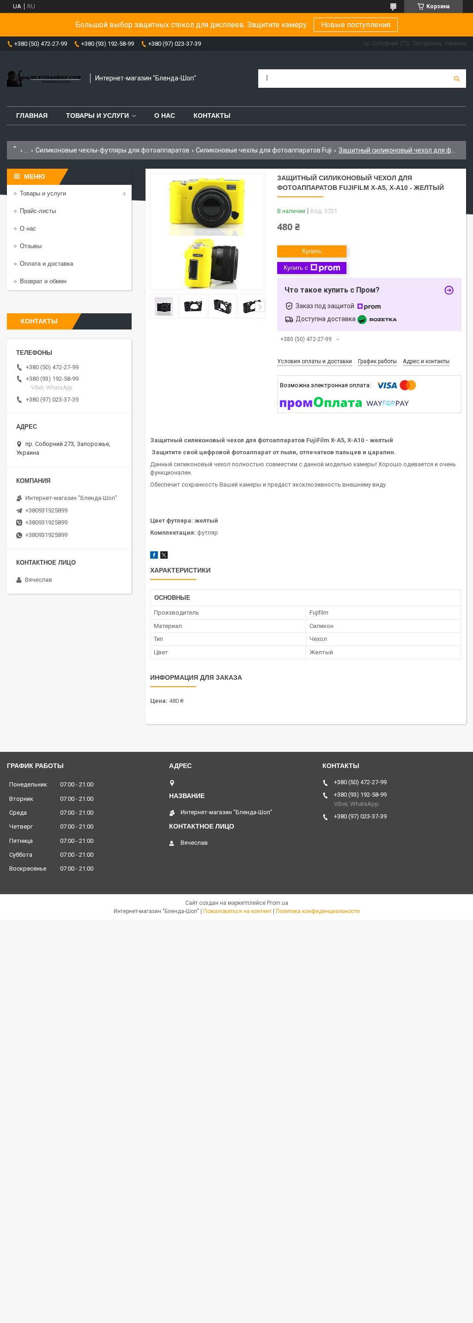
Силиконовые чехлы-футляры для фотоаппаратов (112, 150)
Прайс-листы (38, 210)
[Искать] (457, 78)
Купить (311, 251)
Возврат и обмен (43, 281)
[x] (164, 556)
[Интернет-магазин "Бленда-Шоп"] (44, 78)
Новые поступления (355, 24)
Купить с (296, 267)
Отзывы (31, 246)
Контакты (212, 115)
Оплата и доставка (46, 263)
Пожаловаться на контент (237, 911)
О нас (164, 115)
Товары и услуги (97, 115)
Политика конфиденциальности (318, 911)
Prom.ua (277, 903)
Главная (32, 115)
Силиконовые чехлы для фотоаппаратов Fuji (264, 150)
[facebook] (154, 556)
